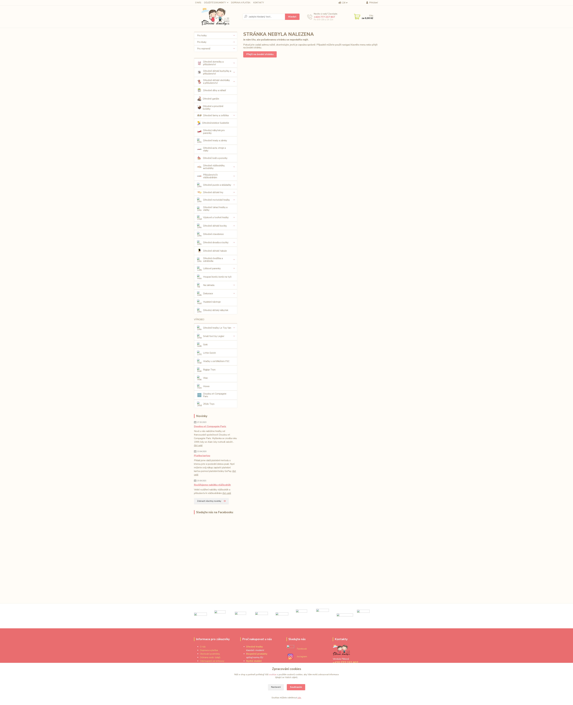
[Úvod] (217, 16)
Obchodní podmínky (210, 653)
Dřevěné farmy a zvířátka (216, 115)
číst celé (198, 445)
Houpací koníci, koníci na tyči (217, 276)
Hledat (292, 16)
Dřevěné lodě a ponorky (215, 158)
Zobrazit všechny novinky (209, 501)
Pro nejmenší (203, 48)
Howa (206, 386)
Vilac (205, 377)
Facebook (302, 648)
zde (299, 697)
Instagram (302, 656)
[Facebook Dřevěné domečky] (290, 648)
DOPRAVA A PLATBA (240, 2)
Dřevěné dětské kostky (215, 225)
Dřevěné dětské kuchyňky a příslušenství (217, 72)
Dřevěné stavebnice (213, 234)
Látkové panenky (212, 268)
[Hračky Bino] (322, 615)
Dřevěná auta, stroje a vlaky (214, 149)
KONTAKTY (258, 2)
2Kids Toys (208, 403)
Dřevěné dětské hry (213, 192)
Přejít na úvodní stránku (260, 54)
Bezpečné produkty (256, 653)
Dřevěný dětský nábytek (215, 310)
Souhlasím (296, 687)
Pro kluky (201, 42)
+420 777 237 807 (324, 17)
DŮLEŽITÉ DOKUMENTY (215, 2)
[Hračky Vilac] (301, 615)
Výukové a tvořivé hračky (216, 217)
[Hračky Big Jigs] (261, 615)
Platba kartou (202, 455)
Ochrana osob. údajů (210, 657)
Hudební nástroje (212, 301)
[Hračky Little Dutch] (220, 615)
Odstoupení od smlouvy (212, 661)
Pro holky (202, 35)
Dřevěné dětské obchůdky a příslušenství (216, 81)
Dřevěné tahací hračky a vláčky (215, 208)
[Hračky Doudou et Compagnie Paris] (363, 615)
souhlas (273, 674)
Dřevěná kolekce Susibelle (215, 122)
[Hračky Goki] (200, 615)
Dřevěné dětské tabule (215, 250)
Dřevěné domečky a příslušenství (213, 63)
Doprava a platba (209, 650)
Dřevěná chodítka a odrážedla (213, 259)
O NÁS (198, 2)
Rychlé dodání (254, 661)
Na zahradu (208, 285)
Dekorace (208, 293)
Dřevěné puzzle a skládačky (217, 184)
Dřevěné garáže (211, 98)
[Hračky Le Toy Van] (240, 615)
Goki (205, 344)
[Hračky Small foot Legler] (282, 615)
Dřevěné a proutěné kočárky (213, 107)
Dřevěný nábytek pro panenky (214, 132)
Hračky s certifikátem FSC (216, 361)
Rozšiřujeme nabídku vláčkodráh (212, 485)
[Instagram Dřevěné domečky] (290, 656)
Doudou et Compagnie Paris (214, 395)
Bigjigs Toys (209, 369)
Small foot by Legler (213, 336)
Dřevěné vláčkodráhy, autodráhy (214, 167)
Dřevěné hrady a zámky (215, 140)
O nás (203, 646)
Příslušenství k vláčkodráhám (210, 176)
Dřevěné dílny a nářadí (214, 90)
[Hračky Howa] (345, 615)
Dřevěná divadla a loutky (215, 242)
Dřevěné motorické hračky (216, 199)
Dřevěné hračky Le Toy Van (217, 327)
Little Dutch (209, 352)
